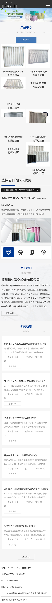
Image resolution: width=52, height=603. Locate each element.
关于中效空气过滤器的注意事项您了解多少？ (25, 381)
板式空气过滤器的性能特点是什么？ (20, 526)
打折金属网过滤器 (38, 137)
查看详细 (10, 313)
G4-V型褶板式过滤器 (13, 137)
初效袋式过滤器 (13, 104)
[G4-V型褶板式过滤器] (13, 121)
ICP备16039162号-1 (18, 600)
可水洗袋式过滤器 (38, 83)
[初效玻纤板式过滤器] (38, 56)
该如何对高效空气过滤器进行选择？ (20, 418)
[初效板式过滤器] (38, 154)
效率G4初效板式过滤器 (13, 71)
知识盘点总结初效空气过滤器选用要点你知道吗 (26, 488)
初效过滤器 (13, 75)
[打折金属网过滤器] (38, 121)
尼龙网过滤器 (13, 149)
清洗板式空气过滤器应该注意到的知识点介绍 (25, 343)
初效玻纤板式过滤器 (38, 71)
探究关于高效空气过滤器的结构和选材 (22, 455)
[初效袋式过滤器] (13, 88)
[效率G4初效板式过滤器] (13, 56)
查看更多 (26, 40)
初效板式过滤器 (38, 169)
